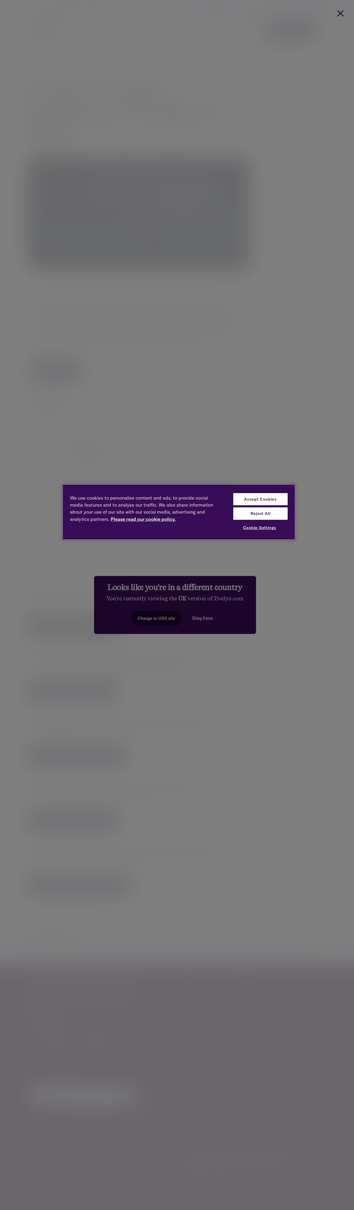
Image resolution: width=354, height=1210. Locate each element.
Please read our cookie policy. (143, 519)
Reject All (261, 513)
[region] (178, 512)
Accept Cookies (260, 499)
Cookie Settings (260, 527)
